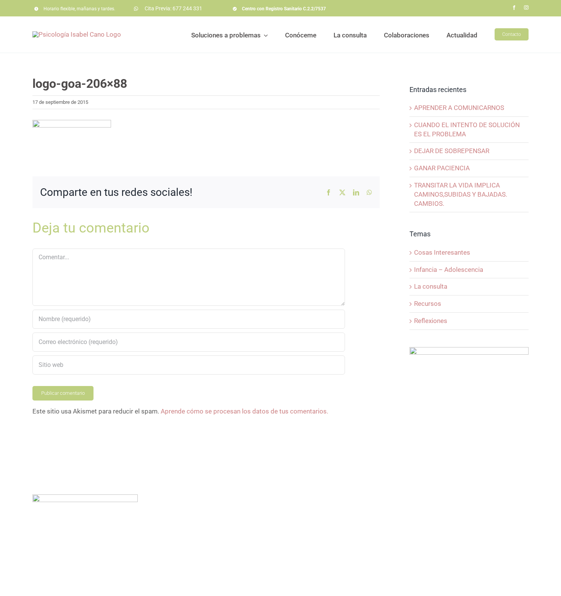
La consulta (430, 286)
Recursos (427, 303)
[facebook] (514, 7)
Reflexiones (430, 321)
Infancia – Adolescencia (448, 269)
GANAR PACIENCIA (442, 168)
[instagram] (526, 7)
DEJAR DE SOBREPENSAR (451, 151)
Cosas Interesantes (442, 252)
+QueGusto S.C (404, 584)
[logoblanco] (85, 497)
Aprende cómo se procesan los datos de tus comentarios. (244, 411)
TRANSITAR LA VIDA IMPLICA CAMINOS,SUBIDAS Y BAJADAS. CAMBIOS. (460, 194)
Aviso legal (269, 584)
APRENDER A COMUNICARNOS (459, 107)
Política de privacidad (317, 584)
